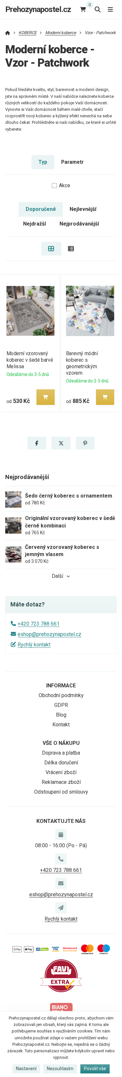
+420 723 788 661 (39, 624)
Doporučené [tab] (41, 209)
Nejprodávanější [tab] (79, 224)
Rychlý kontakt (34, 645)
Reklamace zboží (61, 782)
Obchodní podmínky (61, 695)
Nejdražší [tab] (34, 224)
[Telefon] (60, 858)
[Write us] (60, 907)
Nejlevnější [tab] (83, 209)
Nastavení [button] (26, 1068)
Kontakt (61, 724)
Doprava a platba (61, 753)
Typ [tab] (42, 162)
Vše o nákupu (61, 743)
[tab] (51, 248)
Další (57, 576)
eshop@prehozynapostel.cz (49, 634)
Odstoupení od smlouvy (61, 792)
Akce (64, 185)
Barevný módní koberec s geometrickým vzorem (82, 363)
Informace (61, 685)
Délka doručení (61, 762)
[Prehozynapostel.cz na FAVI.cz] (61, 975)
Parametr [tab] (72, 162)
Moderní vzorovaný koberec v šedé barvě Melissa (29, 360)
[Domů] (7, 32)
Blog (61, 715)
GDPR (61, 705)
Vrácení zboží (61, 772)
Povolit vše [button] (95, 1068)
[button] (45, 397)
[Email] (60, 883)
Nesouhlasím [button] (60, 1068)
